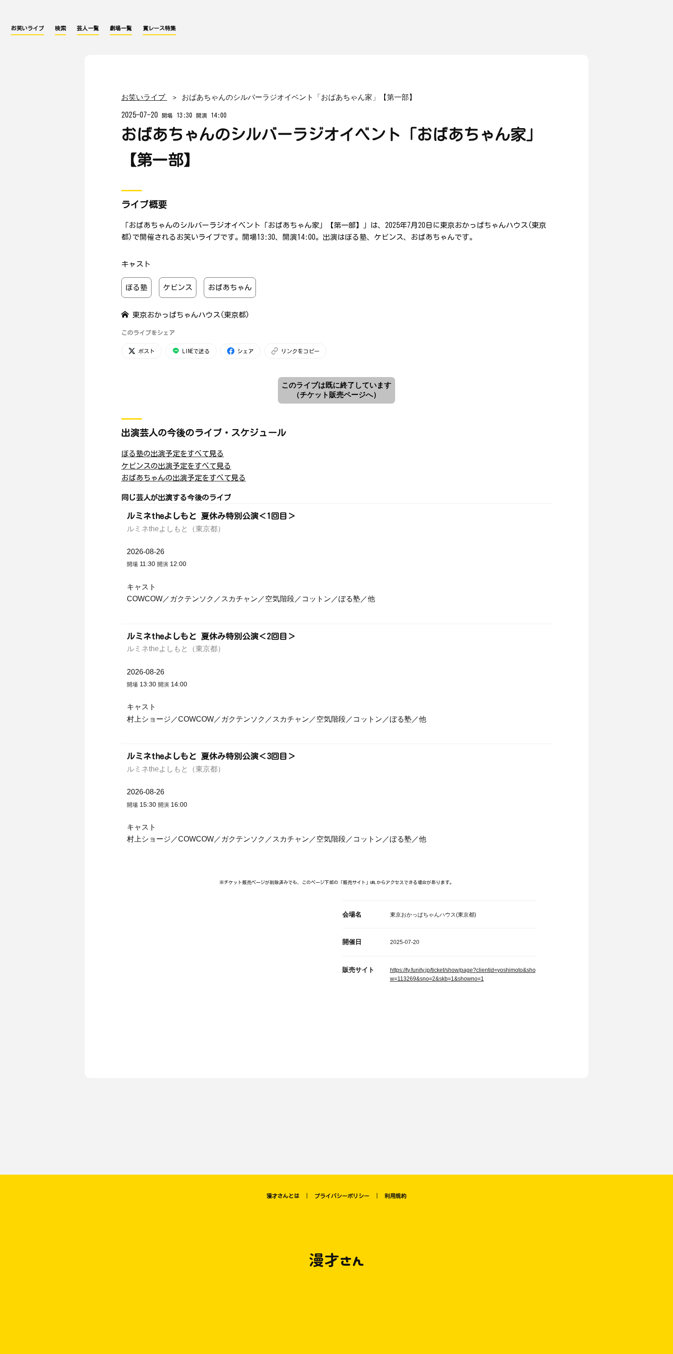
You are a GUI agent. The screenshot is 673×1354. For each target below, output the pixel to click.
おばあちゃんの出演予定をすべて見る (183, 477)
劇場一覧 (121, 28)
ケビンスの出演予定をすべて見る (176, 465)
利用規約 (396, 1195)
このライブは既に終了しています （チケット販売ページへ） (336, 390)
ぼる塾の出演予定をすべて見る (172, 453)
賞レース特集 (159, 28)
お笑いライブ (27, 28)
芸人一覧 (88, 28)
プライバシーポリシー (342, 1195)
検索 (60, 28)
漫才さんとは (282, 1195)
